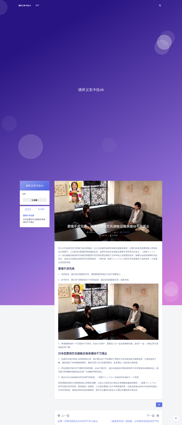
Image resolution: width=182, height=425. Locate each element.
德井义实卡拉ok (25, 5)
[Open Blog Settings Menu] (176, 418)
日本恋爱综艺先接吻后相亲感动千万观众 (34, 220)
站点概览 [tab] (41, 209)
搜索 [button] (35, 200)
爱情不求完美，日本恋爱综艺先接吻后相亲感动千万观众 (108, 226)
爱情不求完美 (28, 215)
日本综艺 (126, 232)
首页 (24, 194)
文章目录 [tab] (28, 209)
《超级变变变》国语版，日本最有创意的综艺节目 (134, 421)
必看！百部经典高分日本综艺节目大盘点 (78, 421)
